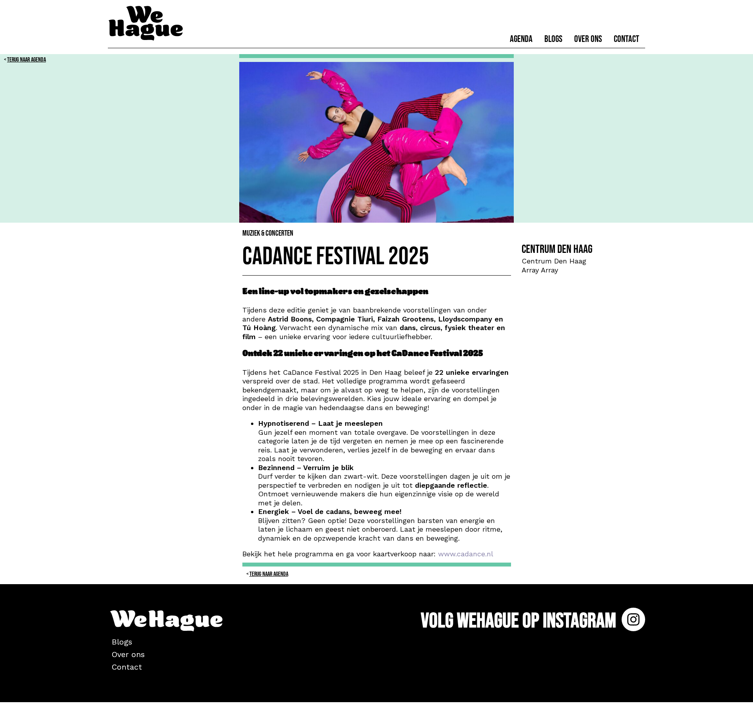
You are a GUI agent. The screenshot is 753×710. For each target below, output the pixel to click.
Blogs (553, 39)
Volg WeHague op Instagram (520, 621)
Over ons (588, 39)
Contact (626, 39)
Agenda (521, 39)
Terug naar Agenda (26, 60)
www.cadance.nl (465, 554)
